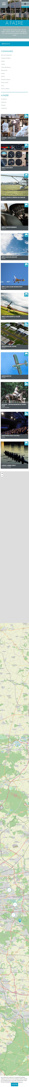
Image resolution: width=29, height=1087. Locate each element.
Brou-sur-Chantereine (6, 55)
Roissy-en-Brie (4, 82)
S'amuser (3, 105)
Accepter (14, 1084)
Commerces (4, 108)
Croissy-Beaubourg (6, 67)
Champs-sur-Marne (5, 58)
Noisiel (3, 76)
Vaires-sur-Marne (5, 88)
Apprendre (3, 102)
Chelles (3, 61)
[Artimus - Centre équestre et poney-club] (19, 920)
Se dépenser (4, 99)
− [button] (2, 476)
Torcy (2, 85)
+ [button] (2, 473)
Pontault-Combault (5, 79)
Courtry (3, 64)
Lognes (3, 73)
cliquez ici (20, 1082)
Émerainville (4, 70)
